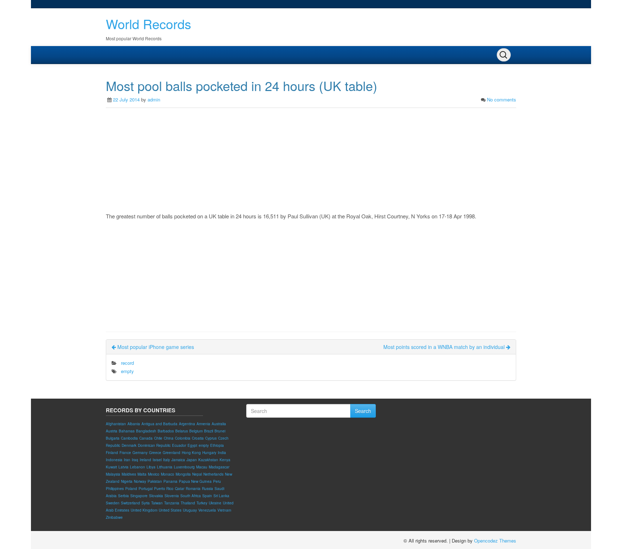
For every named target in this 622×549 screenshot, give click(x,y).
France (125, 452)
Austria (111, 431)
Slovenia (171, 495)
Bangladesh (146, 431)
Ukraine (215, 502)
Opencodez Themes (495, 540)
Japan (191, 459)
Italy (166, 459)
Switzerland (130, 502)
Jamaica (178, 459)
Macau (201, 466)
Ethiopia (217, 445)
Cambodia (129, 438)
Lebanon (137, 466)
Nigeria (126, 481)
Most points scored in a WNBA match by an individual (444, 346)
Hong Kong (191, 452)
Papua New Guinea (195, 481)
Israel (157, 459)
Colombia (182, 438)
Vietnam (224, 510)
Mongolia (183, 474)
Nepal (197, 474)
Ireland (145, 459)
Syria (145, 502)
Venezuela (207, 510)
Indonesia (114, 459)
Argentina (187, 423)
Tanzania (171, 502)
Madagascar (219, 466)
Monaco (167, 474)
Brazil (208, 431)
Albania (133, 423)
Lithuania (164, 466)
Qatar (179, 488)
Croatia (198, 438)
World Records (148, 23)
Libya (151, 466)
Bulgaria (113, 438)
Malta (142, 474)
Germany (140, 452)
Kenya (225, 459)
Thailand (188, 502)
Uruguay (190, 510)
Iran (127, 459)
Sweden (113, 502)
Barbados (166, 431)
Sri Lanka (221, 495)
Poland (131, 488)
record (127, 362)
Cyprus (211, 438)
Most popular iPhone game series (155, 346)
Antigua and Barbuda (159, 423)
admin (154, 99)
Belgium (196, 431)
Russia (207, 488)
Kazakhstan (208, 459)
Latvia (123, 466)
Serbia (123, 495)
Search (363, 410)
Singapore (139, 495)
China (168, 438)
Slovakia (156, 495)
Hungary (209, 452)
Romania (193, 488)
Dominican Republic (154, 445)
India (222, 452)
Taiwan (157, 502)
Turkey (202, 502)
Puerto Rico (163, 488)
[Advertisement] (311, 162)
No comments (501, 99)
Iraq (135, 459)
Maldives (129, 474)
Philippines (115, 488)
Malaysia (113, 474)
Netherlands (213, 474)
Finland (112, 452)
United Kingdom (144, 510)
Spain (207, 495)
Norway (140, 481)
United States (170, 510)
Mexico (153, 474)
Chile (158, 438)
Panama (170, 481)
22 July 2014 (126, 99)
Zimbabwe (114, 517)
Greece (155, 452)
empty (127, 371)
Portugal (146, 488)
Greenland (171, 452)
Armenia (203, 423)
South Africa (190, 495)
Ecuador (179, 445)
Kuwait (111, 466)
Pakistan (155, 481)
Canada (146, 438)
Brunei (220, 431)
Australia (219, 423)
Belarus (181, 431)
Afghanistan (116, 423)
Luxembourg (184, 466)
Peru (217, 481)
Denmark (129, 445)
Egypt (192, 445)
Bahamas (127, 431)
